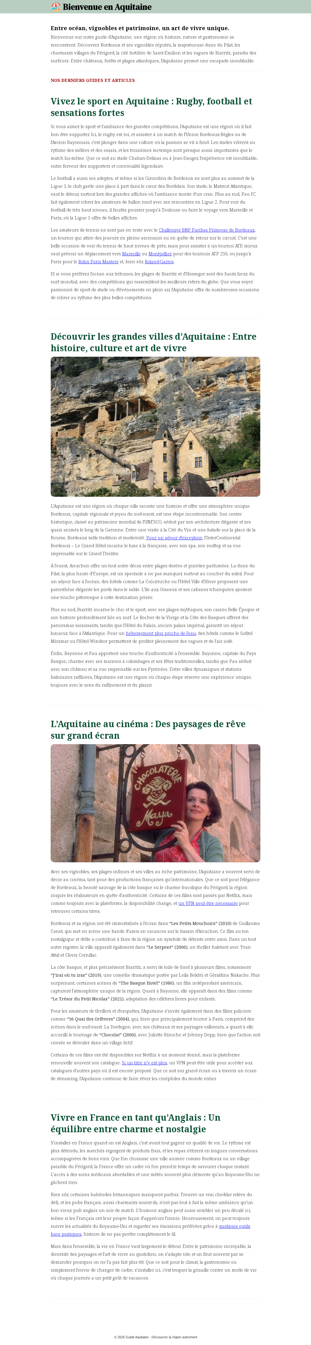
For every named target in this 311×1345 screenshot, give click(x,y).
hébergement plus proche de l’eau (161, 633)
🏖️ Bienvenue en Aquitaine (101, 6)
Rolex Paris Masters (98, 261)
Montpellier (160, 254)
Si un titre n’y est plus (144, 1063)
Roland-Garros (159, 261)
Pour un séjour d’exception (174, 538)
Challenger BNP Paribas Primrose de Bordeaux (207, 230)
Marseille (131, 254)
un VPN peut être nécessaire (208, 903)
